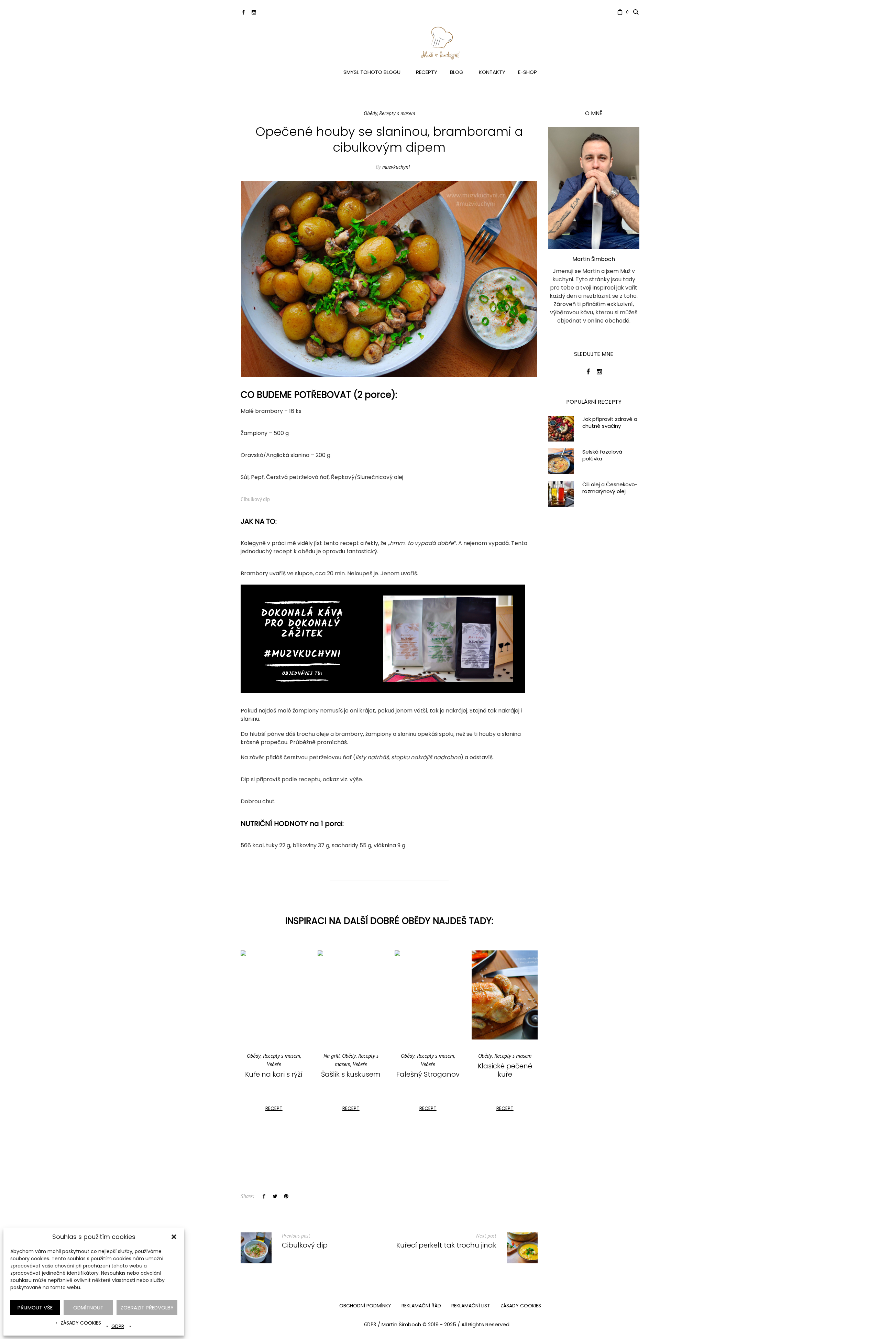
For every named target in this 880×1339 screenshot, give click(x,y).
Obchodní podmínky (365, 1305)
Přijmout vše (35, 1307)
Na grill (254, 1055)
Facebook (264, 1196)
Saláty (506, 1063)
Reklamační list (470, 1305)
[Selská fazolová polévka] (561, 461)
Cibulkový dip (255, 499)
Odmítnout (88, 1307)
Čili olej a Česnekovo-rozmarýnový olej (610, 488)
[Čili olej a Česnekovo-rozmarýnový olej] (561, 493)
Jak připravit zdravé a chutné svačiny (609, 422)
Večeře (283, 1063)
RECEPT (274, 1108)
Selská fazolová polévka (602, 455)
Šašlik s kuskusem (274, 1074)
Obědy (370, 113)
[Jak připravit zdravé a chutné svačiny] (561, 428)
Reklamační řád (421, 1305)
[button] (173, 1236)
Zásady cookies (80, 1322)
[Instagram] (253, 12)
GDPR (117, 1326)
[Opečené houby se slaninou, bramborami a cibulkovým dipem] (389, 278)
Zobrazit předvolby (147, 1307)
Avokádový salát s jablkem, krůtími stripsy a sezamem (505, 1082)
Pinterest (286, 1196)
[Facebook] (243, 12)
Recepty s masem (397, 113)
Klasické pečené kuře (428, 1070)
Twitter (275, 1196)
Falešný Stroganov (351, 1074)
